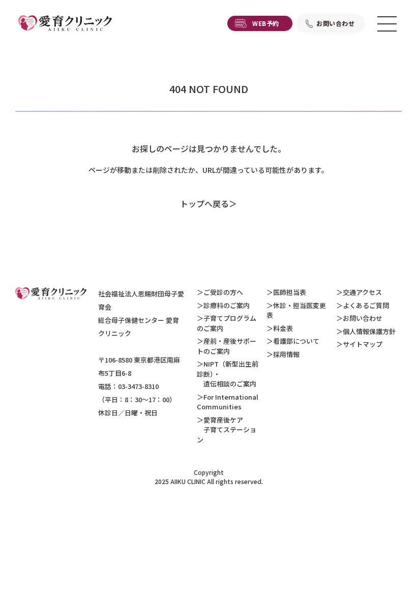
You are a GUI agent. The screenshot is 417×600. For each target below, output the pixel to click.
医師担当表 (289, 292)
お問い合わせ (335, 23)
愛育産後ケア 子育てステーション (226, 429)
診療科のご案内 (226, 305)
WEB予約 (265, 23)
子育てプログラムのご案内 (226, 323)
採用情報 (286, 354)
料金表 (283, 328)
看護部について (296, 341)
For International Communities (227, 402)
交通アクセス (362, 292)
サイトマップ (362, 344)
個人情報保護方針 (369, 331)
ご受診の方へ (223, 292)
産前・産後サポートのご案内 (226, 346)
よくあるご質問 (366, 305)
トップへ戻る (204, 203)
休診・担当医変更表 (296, 310)
